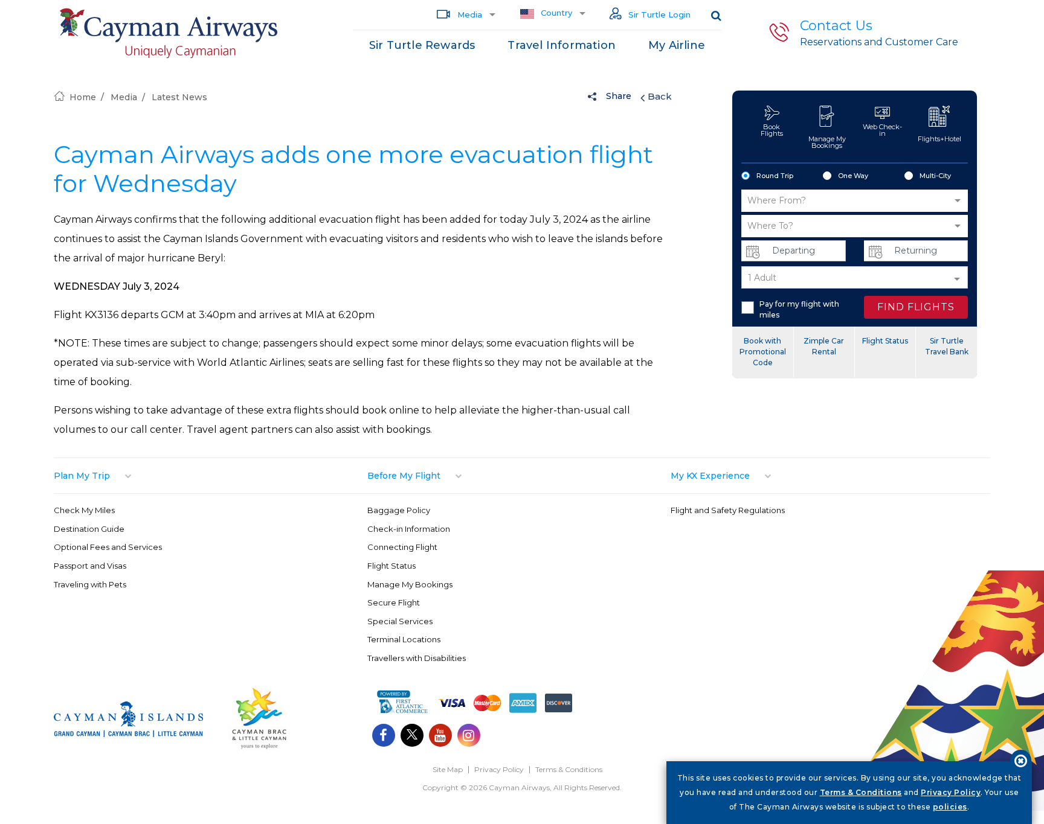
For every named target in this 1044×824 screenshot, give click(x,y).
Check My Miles (84, 510)
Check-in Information (408, 529)
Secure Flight (393, 602)
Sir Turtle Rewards (422, 45)
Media (468, 14)
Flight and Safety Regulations (728, 510)
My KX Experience (710, 475)
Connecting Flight (402, 547)
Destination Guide (89, 529)
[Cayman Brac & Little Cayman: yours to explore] (259, 747)
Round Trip (774, 175)
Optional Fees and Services (108, 547)
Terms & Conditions (568, 769)
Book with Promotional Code (763, 351)
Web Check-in (882, 130)
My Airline (676, 45)
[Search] (716, 15)
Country (555, 13)
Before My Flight (403, 475)
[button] (854, 201)
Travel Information (561, 45)
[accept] (1020, 760)
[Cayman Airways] (168, 33)
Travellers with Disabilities (416, 658)
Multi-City (935, 175)
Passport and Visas (90, 565)
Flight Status (885, 340)
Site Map (448, 769)
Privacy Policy (499, 769)
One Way (853, 175)
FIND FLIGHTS (916, 307)
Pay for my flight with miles (799, 309)
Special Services (400, 621)
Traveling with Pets (90, 584)
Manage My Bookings (827, 142)
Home (82, 97)
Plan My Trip (82, 475)
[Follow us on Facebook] (383, 737)
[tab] (210, 476)
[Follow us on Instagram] (468, 737)
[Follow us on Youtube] (440, 737)
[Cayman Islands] (128, 733)
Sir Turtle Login (658, 14)
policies (950, 806)
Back (660, 96)
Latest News (179, 97)
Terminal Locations (403, 639)
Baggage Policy (398, 510)
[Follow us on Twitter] (412, 737)
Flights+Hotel (939, 139)
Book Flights (772, 130)
